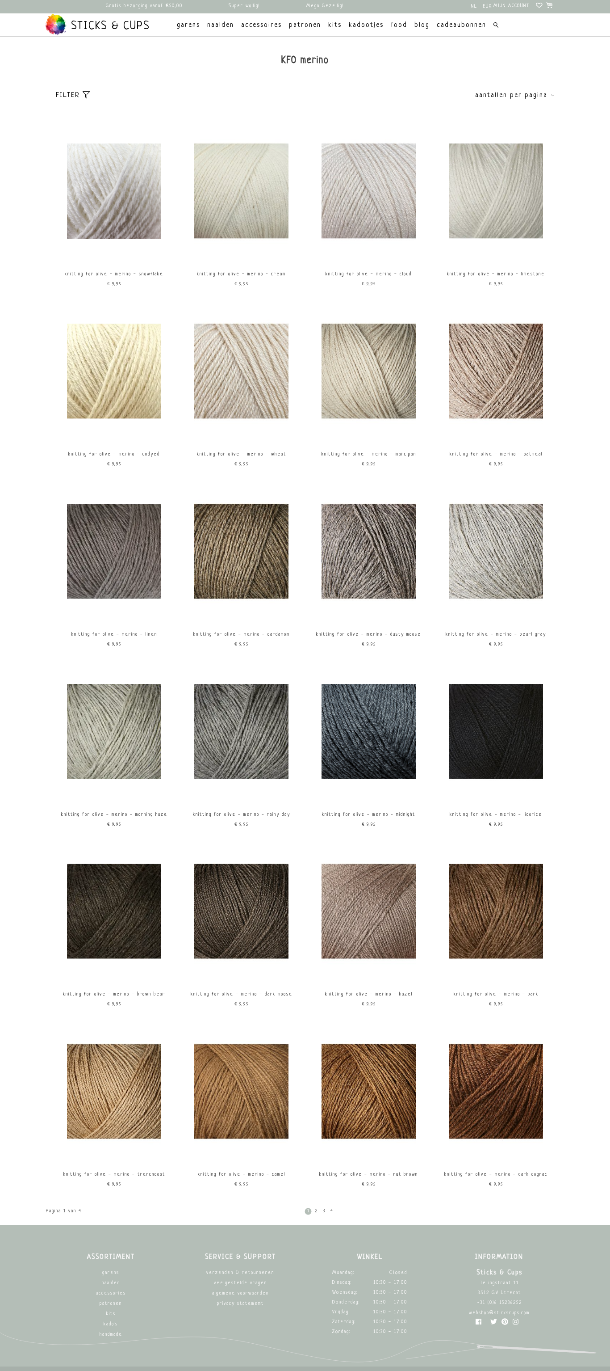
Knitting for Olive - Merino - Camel (241, 1174)
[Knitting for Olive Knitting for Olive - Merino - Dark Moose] (241, 973)
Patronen (111, 1303)
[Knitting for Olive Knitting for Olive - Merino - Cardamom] (241, 613)
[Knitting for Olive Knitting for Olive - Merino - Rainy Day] (241, 793)
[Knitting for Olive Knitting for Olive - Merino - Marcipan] (369, 433)
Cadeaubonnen (461, 25)
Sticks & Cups (108, 26)
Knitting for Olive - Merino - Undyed (114, 454)
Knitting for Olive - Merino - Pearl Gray (496, 634)
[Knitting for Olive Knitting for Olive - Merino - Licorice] (496, 793)
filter (69, 95)
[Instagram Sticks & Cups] (515, 1323)
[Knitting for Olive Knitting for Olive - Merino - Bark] (496, 973)
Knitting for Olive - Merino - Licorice (496, 814)
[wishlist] (540, 6)
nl (474, 6)
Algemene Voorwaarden (240, 1293)
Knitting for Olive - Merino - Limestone (496, 274)
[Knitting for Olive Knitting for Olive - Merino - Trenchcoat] (114, 1153)
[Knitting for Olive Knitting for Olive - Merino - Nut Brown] (369, 1153)
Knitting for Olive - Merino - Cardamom (241, 634)
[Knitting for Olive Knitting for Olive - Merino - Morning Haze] (114, 793)
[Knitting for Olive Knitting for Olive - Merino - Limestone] (496, 253)
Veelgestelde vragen (240, 1283)
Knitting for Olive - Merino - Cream (241, 274)
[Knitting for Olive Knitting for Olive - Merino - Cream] (241, 253)
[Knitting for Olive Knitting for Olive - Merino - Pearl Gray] (496, 613)
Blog (422, 25)
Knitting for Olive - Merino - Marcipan (369, 454)
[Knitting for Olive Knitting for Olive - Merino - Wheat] (241, 433)
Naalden (111, 1283)
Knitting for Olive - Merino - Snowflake (114, 274)
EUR (487, 6)
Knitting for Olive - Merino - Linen (114, 634)
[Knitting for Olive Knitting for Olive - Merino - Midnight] (369, 793)
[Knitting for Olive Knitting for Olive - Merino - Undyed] (114, 433)
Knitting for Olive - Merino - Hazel (369, 994)
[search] (496, 26)
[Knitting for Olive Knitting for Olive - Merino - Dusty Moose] (369, 613)
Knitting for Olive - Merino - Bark (496, 994)
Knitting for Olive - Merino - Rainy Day (241, 814)
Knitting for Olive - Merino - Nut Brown (368, 1174)
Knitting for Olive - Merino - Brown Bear (114, 994)
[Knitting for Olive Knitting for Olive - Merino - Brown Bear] (114, 973)
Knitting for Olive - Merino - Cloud (369, 274)
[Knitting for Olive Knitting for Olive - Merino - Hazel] (369, 973)
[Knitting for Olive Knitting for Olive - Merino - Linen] (114, 613)
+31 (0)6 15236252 (499, 1302)
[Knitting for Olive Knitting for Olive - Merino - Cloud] (369, 253)
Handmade (111, 1334)
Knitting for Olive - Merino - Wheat (241, 454)
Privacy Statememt (240, 1303)
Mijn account (511, 6)
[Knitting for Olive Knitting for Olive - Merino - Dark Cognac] (496, 1153)
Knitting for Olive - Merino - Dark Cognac (495, 1174)
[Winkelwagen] (550, 6)
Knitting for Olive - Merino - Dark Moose (241, 994)
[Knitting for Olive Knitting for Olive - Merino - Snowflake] (114, 253)
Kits (111, 1314)
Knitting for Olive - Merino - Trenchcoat (114, 1174)
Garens (110, 1272)
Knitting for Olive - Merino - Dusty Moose (368, 634)
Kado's (111, 1324)
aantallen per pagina (511, 95)
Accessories (111, 1293)
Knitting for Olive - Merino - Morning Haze (114, 814)
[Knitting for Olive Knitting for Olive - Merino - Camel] (241, 1153)
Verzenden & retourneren (240, 1272)
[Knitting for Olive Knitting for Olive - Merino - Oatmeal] (496, 433)
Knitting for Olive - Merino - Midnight (368, 814)
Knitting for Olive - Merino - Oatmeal (496, 454)
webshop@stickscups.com (499, 1313)
